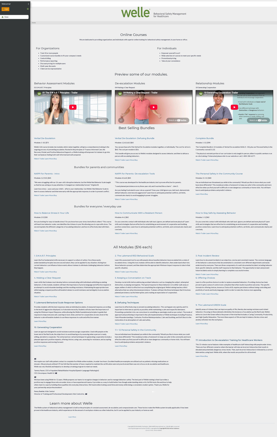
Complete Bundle (205, 138)
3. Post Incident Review (207, 256)
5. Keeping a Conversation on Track (133, 278)
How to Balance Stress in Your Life (51, 213)
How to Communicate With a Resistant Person (138, 213)
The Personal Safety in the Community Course (219, 174)
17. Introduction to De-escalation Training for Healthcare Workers (229, 340)
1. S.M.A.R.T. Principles (45, 256)
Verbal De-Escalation (44, 138)
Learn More (72, 417)
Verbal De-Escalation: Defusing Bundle (134, 138)
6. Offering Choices (205, 278)
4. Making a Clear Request (47, 278)
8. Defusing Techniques (127, 302)
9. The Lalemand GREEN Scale (211, 305)
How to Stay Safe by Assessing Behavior (216, 213)
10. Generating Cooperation (48, 327)
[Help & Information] (28, 9)
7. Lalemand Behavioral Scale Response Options (58, 302)
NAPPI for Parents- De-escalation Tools (135, 174)
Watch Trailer (39, 159)
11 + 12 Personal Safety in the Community (135, 330)
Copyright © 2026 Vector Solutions (169, 428)
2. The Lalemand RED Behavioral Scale (134, 256)
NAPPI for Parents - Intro (47, 174)
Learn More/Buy (51, 159)
